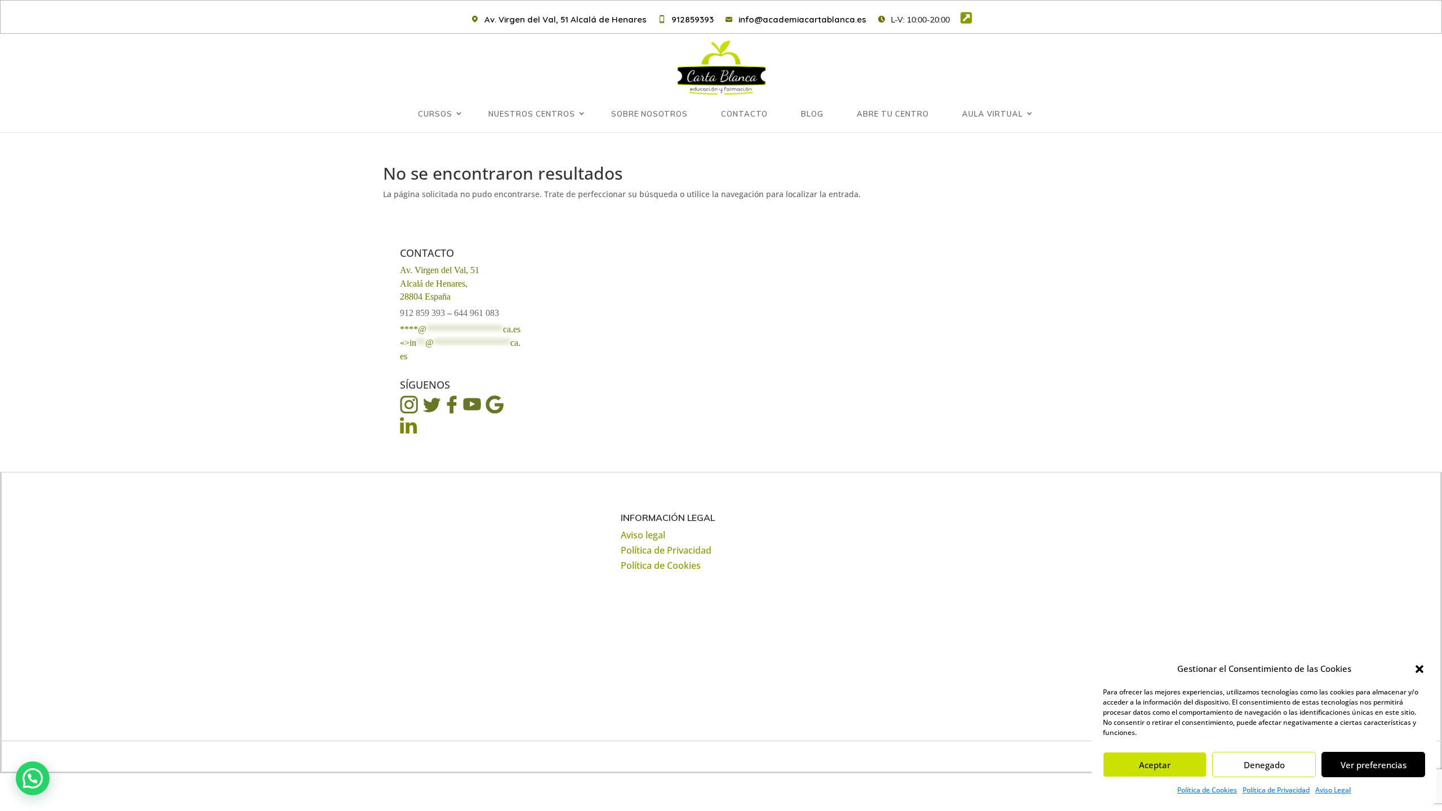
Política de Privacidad (1276, 790)
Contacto (744, 113)
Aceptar (1154, 764)
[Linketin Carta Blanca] (409, 432)
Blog (812, 113)
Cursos (435, 113)
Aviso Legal (1333, 790)
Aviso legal (643, 535)
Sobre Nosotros (649, 113)
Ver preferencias (1374, 764)
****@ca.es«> (460, 342)
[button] (1419, 669)
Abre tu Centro (893, 113)
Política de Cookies (1207, 790)
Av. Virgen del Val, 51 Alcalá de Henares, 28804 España (439, 283)
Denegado (1264, 764)
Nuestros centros (531, 113)
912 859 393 (422, 313)
